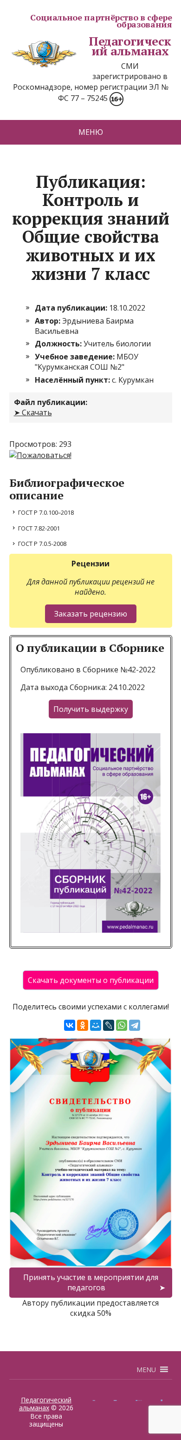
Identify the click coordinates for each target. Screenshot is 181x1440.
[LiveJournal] (108, 1025)
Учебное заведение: (75, 357)
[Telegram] (134, 1025)
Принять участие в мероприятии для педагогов (90, 1282)
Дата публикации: (72, 308)
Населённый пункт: (73, 380)
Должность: (59, 343)
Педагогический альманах (130, 46)
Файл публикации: (50, 402)
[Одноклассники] (82, 1025)
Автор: (48, 321)
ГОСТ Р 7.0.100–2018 (46, 512)
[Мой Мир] (95, 1025)
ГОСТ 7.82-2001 (39, 528)
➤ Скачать (33, 412)
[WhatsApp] (121, 1025)
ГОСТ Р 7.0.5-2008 (42, 543)
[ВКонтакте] (69, 1025)
